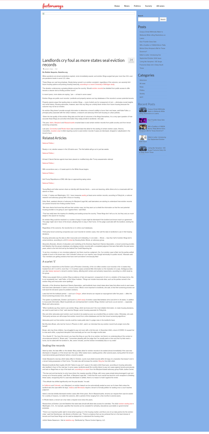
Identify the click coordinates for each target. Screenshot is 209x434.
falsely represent (54, 271)
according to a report (82, 369)
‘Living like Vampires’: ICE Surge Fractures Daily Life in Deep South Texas (151, 64)
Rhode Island (65, 129)
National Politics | (48, 143)
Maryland (57, 122)
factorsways (52, 5)
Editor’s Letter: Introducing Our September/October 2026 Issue (152, 139)
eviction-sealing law (125, 403)
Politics (142, 90)
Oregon (78, 293)
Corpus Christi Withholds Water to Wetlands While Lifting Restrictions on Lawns (153, 35)
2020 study (81, 300)
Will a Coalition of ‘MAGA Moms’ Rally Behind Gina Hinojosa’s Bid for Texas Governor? (153, 48)
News (51, 69)
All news (142, 83)
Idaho (52, 122)
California (47, 385)
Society (142, 93)
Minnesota (81, 387)
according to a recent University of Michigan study (97, 84)
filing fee (101, 361)
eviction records (97, 88)
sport (141, 97)
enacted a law (55, 131)
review (70, 240)
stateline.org (70, 420)
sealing (84, 195)
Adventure (143, 80)
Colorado (57, 385)
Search (140, 16)
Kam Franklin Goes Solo (148, 42)
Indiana (71, 387)
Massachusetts (69, 122)
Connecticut (54, 129)
